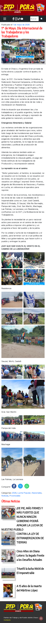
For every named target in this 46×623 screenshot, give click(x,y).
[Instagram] (16, 18)
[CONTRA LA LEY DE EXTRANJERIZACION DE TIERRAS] (8, 538)
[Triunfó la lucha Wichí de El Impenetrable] (8, 573)
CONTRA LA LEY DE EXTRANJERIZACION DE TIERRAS (30, 538)
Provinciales (14, 496)
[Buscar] (42, 18)
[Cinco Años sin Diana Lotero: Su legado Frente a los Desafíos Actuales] (8, 556)
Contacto (7, 620)
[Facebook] (13, 18)
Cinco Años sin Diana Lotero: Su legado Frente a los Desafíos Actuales (30, 555)
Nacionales (37, 493)
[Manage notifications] (41, 618)
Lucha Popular (24, 493)
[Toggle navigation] (4, 18)
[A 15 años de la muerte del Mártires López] (8, 591)
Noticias (4, 496)
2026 (14, 493)
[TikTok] (19, 18)
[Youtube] (21, 18)
